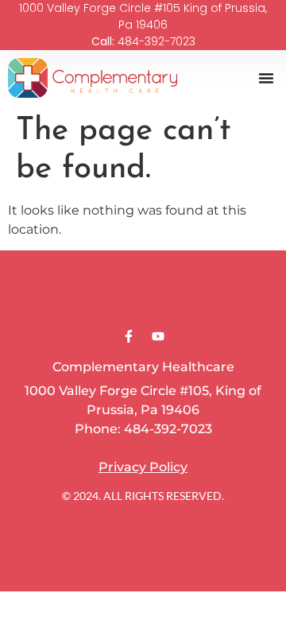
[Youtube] (158, 336)
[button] (266, 78)
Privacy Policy (143, 467)
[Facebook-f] (128, 336)
